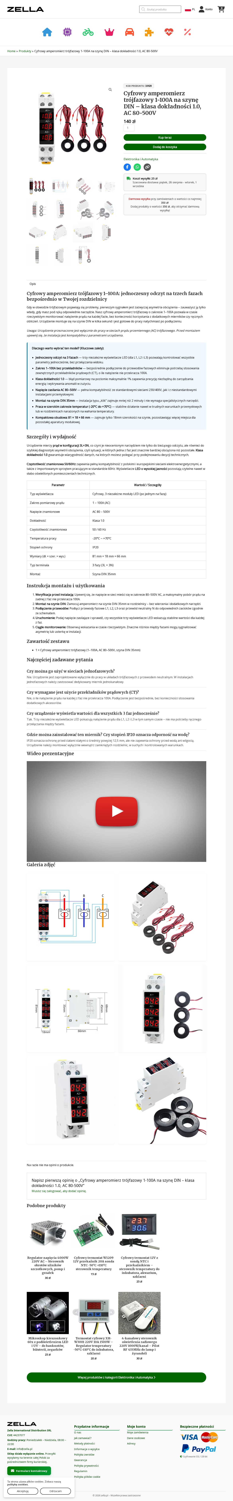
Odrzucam (56, 1491)
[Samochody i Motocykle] (129, 32)
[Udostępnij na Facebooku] (127, 167)
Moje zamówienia (137, 1432)
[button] (110, 89)
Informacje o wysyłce (87, 1449)
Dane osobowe (136, 1438)
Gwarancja (80, 1460)
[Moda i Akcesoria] (109, 32)
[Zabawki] (149, 32)
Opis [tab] (33, 284)
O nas (77, 1432)
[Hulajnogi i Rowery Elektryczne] (88, 32)
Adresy (131, 1443)
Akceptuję (23, 1491)
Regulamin (80, 1471)
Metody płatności (84, 1443)
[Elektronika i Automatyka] (67, 32)
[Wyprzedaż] (187, 32)
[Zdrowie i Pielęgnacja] (169, 32)
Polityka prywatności (86, 1465)
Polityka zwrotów (84, 1454)
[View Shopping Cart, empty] (221, 9)
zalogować (54, 1191)
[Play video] (116, 811)
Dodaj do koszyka (165, 147)
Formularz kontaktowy (31, 1471)
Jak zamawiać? (82, 1438)
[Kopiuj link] (147, 167)
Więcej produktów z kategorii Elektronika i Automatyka (115, 1377)
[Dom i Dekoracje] (47, 32)
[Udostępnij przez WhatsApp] (137, 167)
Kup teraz (165, 137)
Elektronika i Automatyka (141, 159)
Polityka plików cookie (87, 1476)
